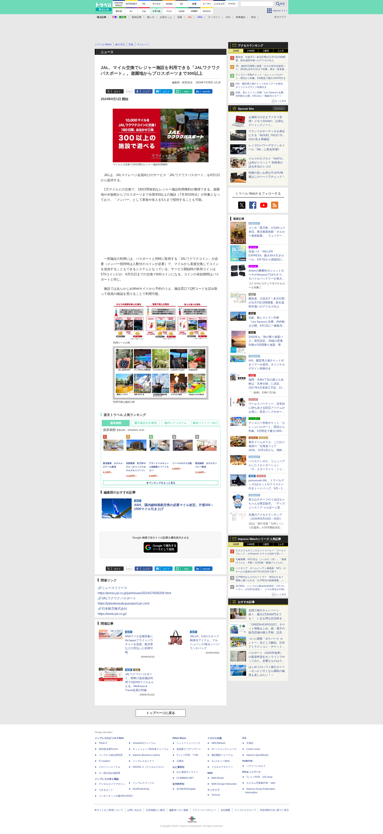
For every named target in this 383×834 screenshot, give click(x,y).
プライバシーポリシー (204, 810)
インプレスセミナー (143, 761)
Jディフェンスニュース (224, 749)
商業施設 (240, 17)
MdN (210, 773)
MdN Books (217, 778)
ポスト (117, 91)
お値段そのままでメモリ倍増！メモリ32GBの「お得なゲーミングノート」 (266, 121)
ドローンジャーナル (109, 767)
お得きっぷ (166, 17)
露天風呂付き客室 (145, 422)
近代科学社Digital (186, 789)
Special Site (246, 108)
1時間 (236, 50)
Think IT (103, 743)
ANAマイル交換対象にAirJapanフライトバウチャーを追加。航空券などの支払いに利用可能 (139, 644)
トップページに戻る (160, 713)
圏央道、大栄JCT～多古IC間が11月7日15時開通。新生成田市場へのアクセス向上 (266, 302)
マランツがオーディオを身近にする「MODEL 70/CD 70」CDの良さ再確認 (267, 135)
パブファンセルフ (256, 766)
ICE (244, 738)
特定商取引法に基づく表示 (274, 810)
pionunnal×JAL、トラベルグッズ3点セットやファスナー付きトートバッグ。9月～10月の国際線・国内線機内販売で (267, 488)
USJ (228, 17)
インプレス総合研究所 (111, 755)
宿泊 (253, 17)
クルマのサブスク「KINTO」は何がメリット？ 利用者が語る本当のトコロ (267, 162)
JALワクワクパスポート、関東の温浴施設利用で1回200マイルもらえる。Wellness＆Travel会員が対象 (139, 682)
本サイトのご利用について (108, 810)
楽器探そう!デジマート (189, 749)
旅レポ (150, 17)
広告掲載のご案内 (155, 810)
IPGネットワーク (251, 772)
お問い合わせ (134, 810)
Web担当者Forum (108, 749)
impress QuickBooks (257, 755)
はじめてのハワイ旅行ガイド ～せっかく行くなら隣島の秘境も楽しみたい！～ (267, 670)
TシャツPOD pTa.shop (259, 777)
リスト (129, 91)
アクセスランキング (250, 45)
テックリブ (213, 790)
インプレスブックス (143, 783)
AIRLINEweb (218, 743)
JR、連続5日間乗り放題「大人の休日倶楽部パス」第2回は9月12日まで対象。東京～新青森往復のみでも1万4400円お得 (261, 69)
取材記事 (136, 17)
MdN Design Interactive (224, 784)
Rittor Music (179, 738)
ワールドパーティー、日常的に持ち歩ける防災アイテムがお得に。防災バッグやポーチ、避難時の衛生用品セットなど (267, 411)
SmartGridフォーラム (144, 743)
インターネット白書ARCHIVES (116, 796)
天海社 (250, 743)
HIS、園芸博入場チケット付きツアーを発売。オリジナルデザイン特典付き (267, 364)
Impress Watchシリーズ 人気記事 (259, 539)
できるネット (106, 790)
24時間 (251, 50)
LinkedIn (206, 91)
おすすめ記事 (246, 602)
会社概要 (225, 810)
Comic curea (253, 749)
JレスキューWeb (220, 761)
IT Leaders (104, 761)
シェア (146, 91)
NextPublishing (141, 789)
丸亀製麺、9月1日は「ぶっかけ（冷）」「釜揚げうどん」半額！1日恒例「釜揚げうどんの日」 (261, 562)
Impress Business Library (146, 755)
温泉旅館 (115, 422)
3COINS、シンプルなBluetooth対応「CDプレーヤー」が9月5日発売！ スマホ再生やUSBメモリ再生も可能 (261, 589)
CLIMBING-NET (185, 778)
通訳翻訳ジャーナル (222, 755)
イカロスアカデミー (222, 767)
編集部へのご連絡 (178, 810)
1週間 (266, 50)
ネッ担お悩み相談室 (109, 773)
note (186, 91)
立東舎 (180, 761)
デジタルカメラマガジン (112, 784)
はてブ (166, 91)
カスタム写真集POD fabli (260, 783)
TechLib (215, 795)
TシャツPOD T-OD (187, 755)
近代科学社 (179, 784)
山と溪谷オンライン (187, 772)
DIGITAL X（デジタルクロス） (149, 767)
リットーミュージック (188, 743)
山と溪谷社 (179, 767)
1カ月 (281, 50)
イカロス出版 (214, 738)
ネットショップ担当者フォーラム (151, 749)
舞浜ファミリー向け (205, 422)
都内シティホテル (175, 422)
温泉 (179, 17)
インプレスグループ (245, 810)
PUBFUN (247, 761)
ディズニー (214, 17)
